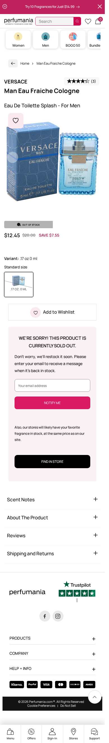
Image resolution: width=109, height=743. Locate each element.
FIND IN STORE (52, 461)
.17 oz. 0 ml (21, 289)
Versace (15, 81)
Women (18, 45)
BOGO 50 (73, 45)
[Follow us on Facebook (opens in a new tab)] (44, 616)
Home (24, 63)
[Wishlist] (88, 21)
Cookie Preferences (41, 705)
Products (20, 638)
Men (45, 45)
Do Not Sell (68, 705)
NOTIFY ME (52, 402)
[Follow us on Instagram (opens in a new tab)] (58, 616)
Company (19, 653)
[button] (98, 21)
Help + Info (20, 668)
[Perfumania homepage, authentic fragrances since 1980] (18, 21)
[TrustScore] (77, 591)
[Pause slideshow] (4, 7)
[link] (13, 63)
